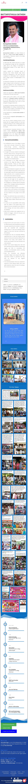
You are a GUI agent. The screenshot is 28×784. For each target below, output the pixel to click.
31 (12, 342)
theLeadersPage (8, 780)
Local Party (20, 773)
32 (13, 342)
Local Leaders (13, 773)
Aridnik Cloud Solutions (17, 782)
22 (2, 342)
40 (22, 342)
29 (10, 342)
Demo (19, 771)
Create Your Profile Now (9, 731)
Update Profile (16, 10)
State (23, 771)
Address (6, 279)
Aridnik (24, 742)
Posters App (13, 771)
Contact (6, 281)
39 (21, 342)
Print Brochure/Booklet (7, 10)
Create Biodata (5, 771)
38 (20, 342)
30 (11, 342)
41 (23, 342)
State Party (6, 773)
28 (9, 342)
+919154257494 (19, 763)
